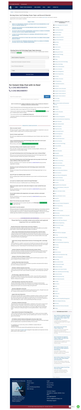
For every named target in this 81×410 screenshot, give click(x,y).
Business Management (59, 71)
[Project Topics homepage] (11, 7)
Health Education (57, 167)
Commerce (56, 86)
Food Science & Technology (59, 143)
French (55, 148)
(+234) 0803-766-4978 (40, 111)
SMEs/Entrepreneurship (59, 276)
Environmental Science (59, 131)
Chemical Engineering (58, 73)
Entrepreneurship (58, 128)
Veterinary (56, 303)
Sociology (56, 281)
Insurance (56, 182)
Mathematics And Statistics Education (61, 215)
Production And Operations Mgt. (60, 254)
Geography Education (58, 155)
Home (12, 12)
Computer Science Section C (60, 95)
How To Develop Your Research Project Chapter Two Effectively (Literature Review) (61, 338)
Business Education (58, 69)
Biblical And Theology (58, 54)
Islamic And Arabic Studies (59, 191)
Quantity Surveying (58, 266)
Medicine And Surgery (58, 225)
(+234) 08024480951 (19, 90)
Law (55, 193)
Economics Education (58, 111)
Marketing (56, 208)
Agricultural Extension (58, 39)
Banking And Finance (58, 51)
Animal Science (57, 47)
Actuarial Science (57, 32)
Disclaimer (49, 387)
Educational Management (59, 116)
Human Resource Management (60, 175)
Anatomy (56, 44)
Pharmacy (56, 244)
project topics (45, 17)
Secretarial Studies (58, 274)
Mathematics (57, 213)
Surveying (56, 288)
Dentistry (56, 106)
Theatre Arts (56, 293)
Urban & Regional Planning (59, 300)
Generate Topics (30, 74)
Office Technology (58, 239)
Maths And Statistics (58, 217)
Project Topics (30, 383)
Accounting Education (58, 29)
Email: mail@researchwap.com (54, 398)
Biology (55, 59)
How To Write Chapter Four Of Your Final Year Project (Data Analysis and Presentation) (62, 358)
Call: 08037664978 (51, 396)
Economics (56, 109)
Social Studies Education (59, 279)
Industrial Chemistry (58, 177)
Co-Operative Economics (59, 83)
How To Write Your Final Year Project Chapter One (60, 327)
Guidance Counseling (58, 160)
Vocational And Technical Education (61, 305)
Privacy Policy (50, 385)
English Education (58, 121)
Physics (55, 249)
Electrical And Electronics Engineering (62, 119)
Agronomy (56, 42)
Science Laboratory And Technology (61, 271)
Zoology (56, 308)
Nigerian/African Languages (60, 232)
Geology (56, 158)
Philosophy (56, 247)
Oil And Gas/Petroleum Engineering (61, 242)
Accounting (56, 27)
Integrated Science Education (60, 185)
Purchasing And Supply (59, 264)
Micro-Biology (57, 227)
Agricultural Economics (59, 37)
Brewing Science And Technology (61, 61)
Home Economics (57, 172)
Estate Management (58, 133)
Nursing (56, 235)
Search (47, 96)
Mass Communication (58, 210)
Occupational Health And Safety (60, 237)
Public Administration (58, 261)
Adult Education (57, 34)
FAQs (28, 385)
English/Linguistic (58, 126)
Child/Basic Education (58, 78)
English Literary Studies (59, 123)
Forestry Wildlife (57, 145)
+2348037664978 (35, 162)
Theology (56, 296)
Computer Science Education (60, 88)
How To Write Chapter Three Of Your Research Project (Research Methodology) (61, 348)
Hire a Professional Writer (33, 387)
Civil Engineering (57, 81)
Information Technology (59, 180)
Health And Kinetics (58, 163)
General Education (58, 150)
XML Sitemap (30, 389)
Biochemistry (57, 56)
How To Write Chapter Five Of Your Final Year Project (62, 368)
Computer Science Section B (60, 93)
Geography (56, 153)
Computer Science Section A (60, 91)
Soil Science (56, 283)
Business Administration (59, 66)
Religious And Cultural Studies (60, 269)
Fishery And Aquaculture (59, 138)
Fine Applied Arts (57, 136)
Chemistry (56, 76)
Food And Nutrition (58, 141)
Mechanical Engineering (59, 222)
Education (56, 114)
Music (55, 230)
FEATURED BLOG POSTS (62, 311)
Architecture (56, 49)
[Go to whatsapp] (78, 406)
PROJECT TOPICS (31, 21)
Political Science (57, 252)
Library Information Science (60, 195)
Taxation (56, 291)
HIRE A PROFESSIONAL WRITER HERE (30, 143)
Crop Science (57, 100)
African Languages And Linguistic (61, 25)
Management (57, 200)
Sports (55, 286)
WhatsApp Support (51, 400)
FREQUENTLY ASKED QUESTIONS (29, 125)
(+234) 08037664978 (19, 87)
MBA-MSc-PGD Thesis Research (60, 220)
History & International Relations (60, 170)
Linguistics (56, 198)
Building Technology (58, 64)
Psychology (56, 259)
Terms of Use (50, 383)
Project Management (58, 257)
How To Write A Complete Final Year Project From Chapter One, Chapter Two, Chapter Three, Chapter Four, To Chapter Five (62, 317)
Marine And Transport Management (61, 203)
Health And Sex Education (59, 165)
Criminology (56, 98)
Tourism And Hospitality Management (62, 298)
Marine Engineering (58, 205)
